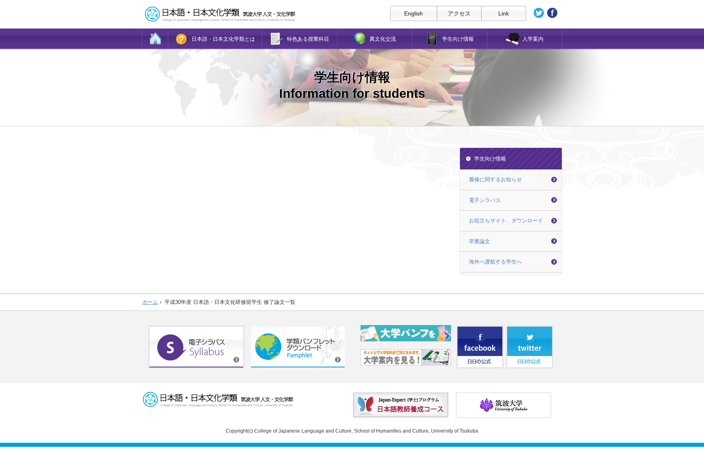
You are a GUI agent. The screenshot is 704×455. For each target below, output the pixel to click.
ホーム (150, 302)
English (413, 13)
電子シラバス (485, 200)
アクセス (459, 13)
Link (503, 13)
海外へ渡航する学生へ (495, 262)
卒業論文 (479, 241)
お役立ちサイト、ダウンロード (506, 221)
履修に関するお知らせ (495, 179)
